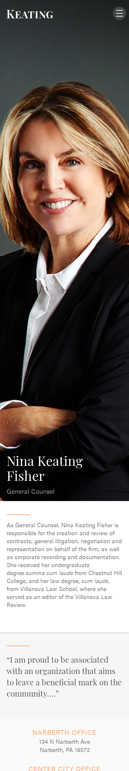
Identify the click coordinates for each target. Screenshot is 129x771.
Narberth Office (64, 732)
